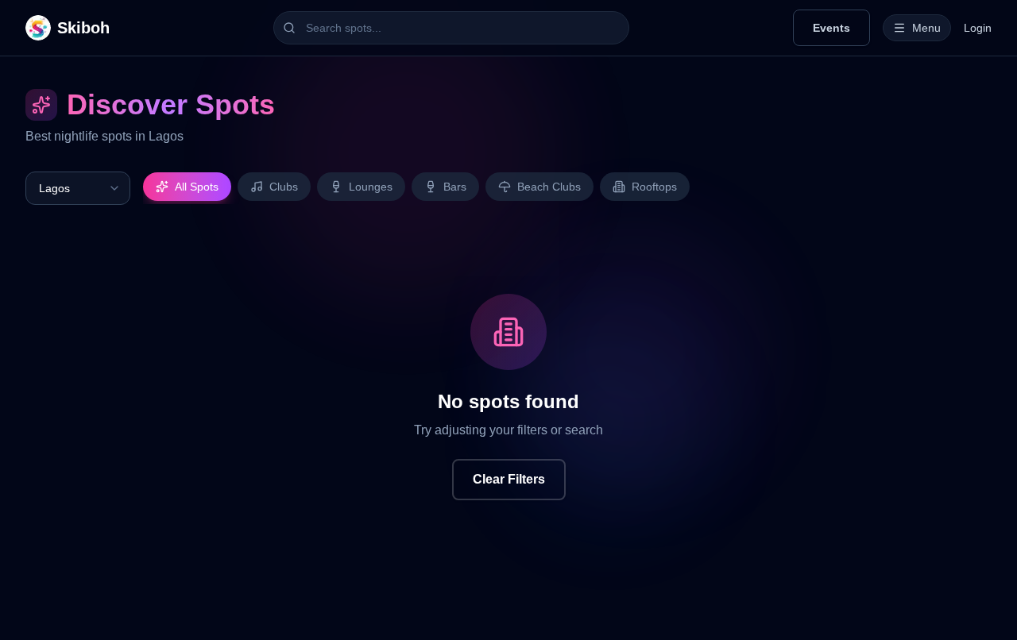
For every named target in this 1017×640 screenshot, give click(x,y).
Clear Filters (509, 479)
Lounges (370, 186)
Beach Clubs (549, 186)
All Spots (196, 186)
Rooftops (654, 186)
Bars (454, 186)
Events (831, 27)
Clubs (283, 186)
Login (978, 27)
